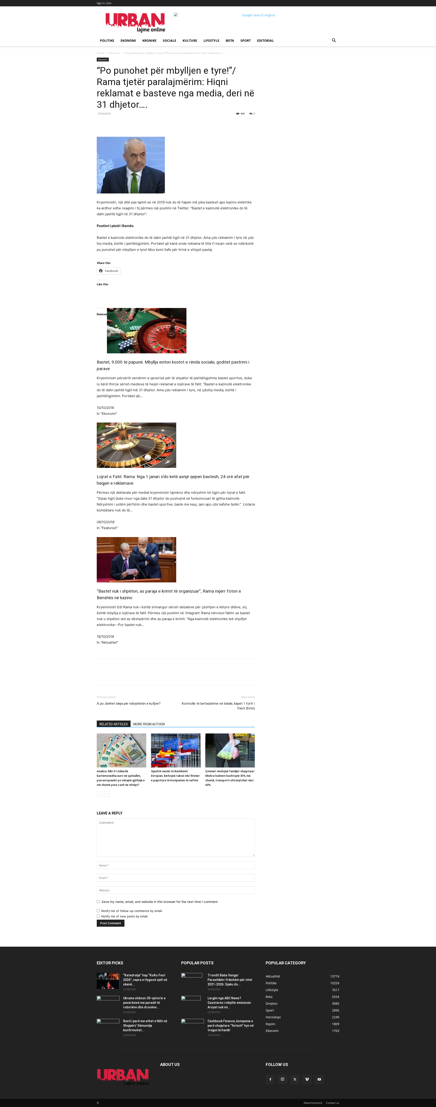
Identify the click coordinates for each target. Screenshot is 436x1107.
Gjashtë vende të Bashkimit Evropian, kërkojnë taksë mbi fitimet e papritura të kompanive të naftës (175, 776)
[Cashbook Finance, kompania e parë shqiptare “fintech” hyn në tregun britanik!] (192, 1022)
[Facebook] (128, 123)
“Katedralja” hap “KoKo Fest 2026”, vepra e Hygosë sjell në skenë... (145, 979)
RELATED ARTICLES (113, 724)
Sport (245, 40)
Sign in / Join (104, 3)
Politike (107, 40)
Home (100, 53)
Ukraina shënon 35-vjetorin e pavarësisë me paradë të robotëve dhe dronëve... (144, 1002)
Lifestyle (211, 40)
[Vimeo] (307, 1079)
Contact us (332, 1103)
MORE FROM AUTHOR (149, 724)
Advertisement (313, 1103)
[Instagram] (282, 1079)
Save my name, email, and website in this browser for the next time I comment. (160, 902)
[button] (333, 41)
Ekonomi (128, 40)
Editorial (265, 40)
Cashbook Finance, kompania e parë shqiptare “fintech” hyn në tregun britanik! (231, 1025)
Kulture (190, 40)
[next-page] (107, 794)
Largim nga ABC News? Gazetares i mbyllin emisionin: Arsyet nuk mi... (230, 1002)
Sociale (169, 40)
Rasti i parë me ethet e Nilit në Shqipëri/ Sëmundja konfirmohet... (145, 1025)
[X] (138, 123)
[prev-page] (99, 794)
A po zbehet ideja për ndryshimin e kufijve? (129, 703)
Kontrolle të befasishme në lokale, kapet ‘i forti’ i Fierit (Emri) (218, 705)
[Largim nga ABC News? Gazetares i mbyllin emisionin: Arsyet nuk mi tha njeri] (191, 1004)
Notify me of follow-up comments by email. (132, 911)
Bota (230, 40)
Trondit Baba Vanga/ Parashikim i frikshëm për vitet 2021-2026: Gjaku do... (230, 979)
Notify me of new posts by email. (124, 916)
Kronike (149, 40)
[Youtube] (319, 1079)
